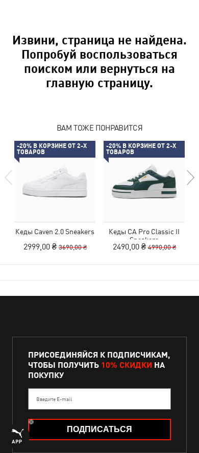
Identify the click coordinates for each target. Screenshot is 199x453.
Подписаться (99, 429)
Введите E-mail (54, 399)
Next (190, 177)
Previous (9, 177)
